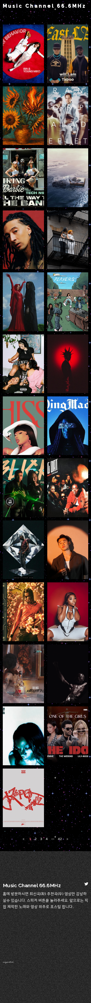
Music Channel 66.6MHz (44, 6)
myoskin (8, 962)
